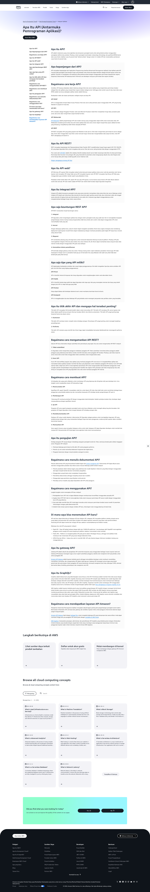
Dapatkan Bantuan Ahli (115, 864)
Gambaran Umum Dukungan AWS (118, 861)
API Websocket (55, 120)
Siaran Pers (15, 871)
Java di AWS (80, 861)
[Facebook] (120, 882)
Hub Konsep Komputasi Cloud (47, 21)
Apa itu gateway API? (36, 111)
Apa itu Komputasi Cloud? (30, 21)
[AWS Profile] (132, 2)
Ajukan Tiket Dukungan (115, 851)
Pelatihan (47, 851)
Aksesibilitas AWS (113, 868)
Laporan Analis (48, 868)
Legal (110, 871)
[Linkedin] (123, 882)
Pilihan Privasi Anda (35, 886)
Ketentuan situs (23, 886)
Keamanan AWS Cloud (19, 861)
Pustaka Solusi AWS (50, 858)
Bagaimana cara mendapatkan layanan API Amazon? (38, 119)
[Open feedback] (148, 446)
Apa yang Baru (16, 864)
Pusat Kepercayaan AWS (51, 854)
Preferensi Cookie (52, 886)
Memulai (47, 848)
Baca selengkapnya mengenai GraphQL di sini (107, 584)
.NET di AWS (80, 854)
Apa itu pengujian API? (37, 93)
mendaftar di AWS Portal (92, 617)
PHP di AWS (80, 864)
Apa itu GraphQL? (35, 114)
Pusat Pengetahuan (114, 858)
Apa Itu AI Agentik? (18, 854)
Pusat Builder (80, 848)
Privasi (14, 886)
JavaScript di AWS (81, 868)
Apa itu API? (33, 48)
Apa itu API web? (35, 61)
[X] (117, 882)
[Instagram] (125, 882)
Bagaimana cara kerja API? (38, 55)
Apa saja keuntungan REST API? (38, 68)
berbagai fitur (74, 615)
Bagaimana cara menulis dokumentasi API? (37, 97)
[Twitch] (128, 882)
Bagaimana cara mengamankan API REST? (37, 84)
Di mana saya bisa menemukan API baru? (36, 107)
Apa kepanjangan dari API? (38, 51)
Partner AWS (48, 871)
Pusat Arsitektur (49, 861)
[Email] (137, 882)
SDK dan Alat (80, 851)
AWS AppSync (55, 621)
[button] (36, 7)
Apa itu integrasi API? (36, 64)
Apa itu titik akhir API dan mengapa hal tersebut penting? (37, 79)
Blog (13, 868)
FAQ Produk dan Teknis (51, 864)
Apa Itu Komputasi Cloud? (20, 851)
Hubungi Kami (112, 848)
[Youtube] (131, 882)
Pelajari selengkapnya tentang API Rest (61, 160)
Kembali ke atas (74, 874)
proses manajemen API (92, 463)
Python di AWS (81, 858)
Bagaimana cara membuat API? (38, 89)
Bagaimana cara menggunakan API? (35, 102)
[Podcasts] (134, 882)
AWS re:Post (112, 854)
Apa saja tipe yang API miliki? (36, 73)
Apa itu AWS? (16, 848)
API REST (62, 153)
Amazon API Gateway (57, 559)
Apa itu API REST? (35, 58)
